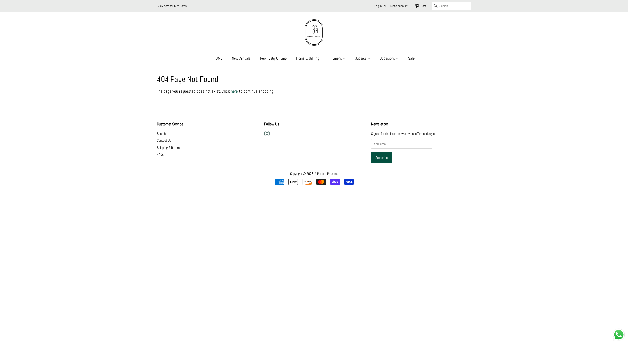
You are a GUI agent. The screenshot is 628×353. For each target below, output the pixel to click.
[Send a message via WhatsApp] (619, 334)
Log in (378, 6)
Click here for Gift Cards (172, 6)
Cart (423, 6)
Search (161, 133)
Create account (398, 6)
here (234, 91)
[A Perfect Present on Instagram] (267, 134)
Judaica (361, 58)
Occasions (388, 58)
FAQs (160, 154)
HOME (217, 58)
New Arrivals (241, 58)
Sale (411, 58)
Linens (337, 58)
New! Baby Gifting (273, 58)
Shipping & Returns (169, 147)
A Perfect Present (326, 173)
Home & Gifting (308, 58)
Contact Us (164, 140)
